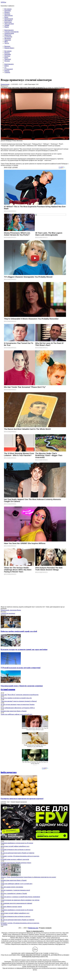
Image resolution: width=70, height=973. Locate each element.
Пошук (6, 27)
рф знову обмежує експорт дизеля (11, 906)
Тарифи (6, 25)
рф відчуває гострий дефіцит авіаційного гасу (15, 846)
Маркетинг (7, 35)
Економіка (7, 10)
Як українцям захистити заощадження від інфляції (16, 903)
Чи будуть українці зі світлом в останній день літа (16, 698)
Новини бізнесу (9, 48)
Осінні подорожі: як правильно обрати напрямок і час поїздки (20, 900)
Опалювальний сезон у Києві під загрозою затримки (22, 686)
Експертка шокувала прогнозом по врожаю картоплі (22, 798)
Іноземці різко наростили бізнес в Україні (13, 711)
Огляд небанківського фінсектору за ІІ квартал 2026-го (18, 708)
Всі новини (7, 9)
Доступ (6, 43)
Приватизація (8, 18)
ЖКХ (6, 41)
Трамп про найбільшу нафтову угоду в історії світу (16, 714)
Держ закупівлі (9, 23)
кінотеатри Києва (15, 610)
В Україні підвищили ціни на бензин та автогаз (15, 849)
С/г (5, 67)
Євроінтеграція (9, 33)
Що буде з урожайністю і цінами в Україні (14, 893)
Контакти (7, 46)
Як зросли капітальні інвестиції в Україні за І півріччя (17, 853)
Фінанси (7, 12)
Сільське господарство (11, 31)
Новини (6, 70)
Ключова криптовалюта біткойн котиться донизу (16, 862)
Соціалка (7, 72)
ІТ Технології (8, 69)
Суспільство (8, 36)
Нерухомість (8, 20)
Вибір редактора (8, 772)
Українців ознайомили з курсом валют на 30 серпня (17, 843)
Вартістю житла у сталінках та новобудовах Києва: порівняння (20, 896)
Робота (6, 65)
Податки (7, 61)
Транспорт (7, 40)
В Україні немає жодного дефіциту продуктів (15, 859)
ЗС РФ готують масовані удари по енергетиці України (17, 704)
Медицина (7, 38)
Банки (6, 17)
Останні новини (8, 689)
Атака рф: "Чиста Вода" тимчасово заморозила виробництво (19, 694)
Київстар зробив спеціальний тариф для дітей (19, 631)
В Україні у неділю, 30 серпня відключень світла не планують (20, 856)
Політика (7, 14)
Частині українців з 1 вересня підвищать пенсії (15, 890)
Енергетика (8, 22)
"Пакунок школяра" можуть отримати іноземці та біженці (19, 701)
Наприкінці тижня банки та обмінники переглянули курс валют (28, 877)
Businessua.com (33, 928)
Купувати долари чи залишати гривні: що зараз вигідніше (24, 649)
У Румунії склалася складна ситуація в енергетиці (20, 668)
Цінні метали (8, 15)
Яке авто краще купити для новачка (12, 887)
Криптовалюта (9, 30)
